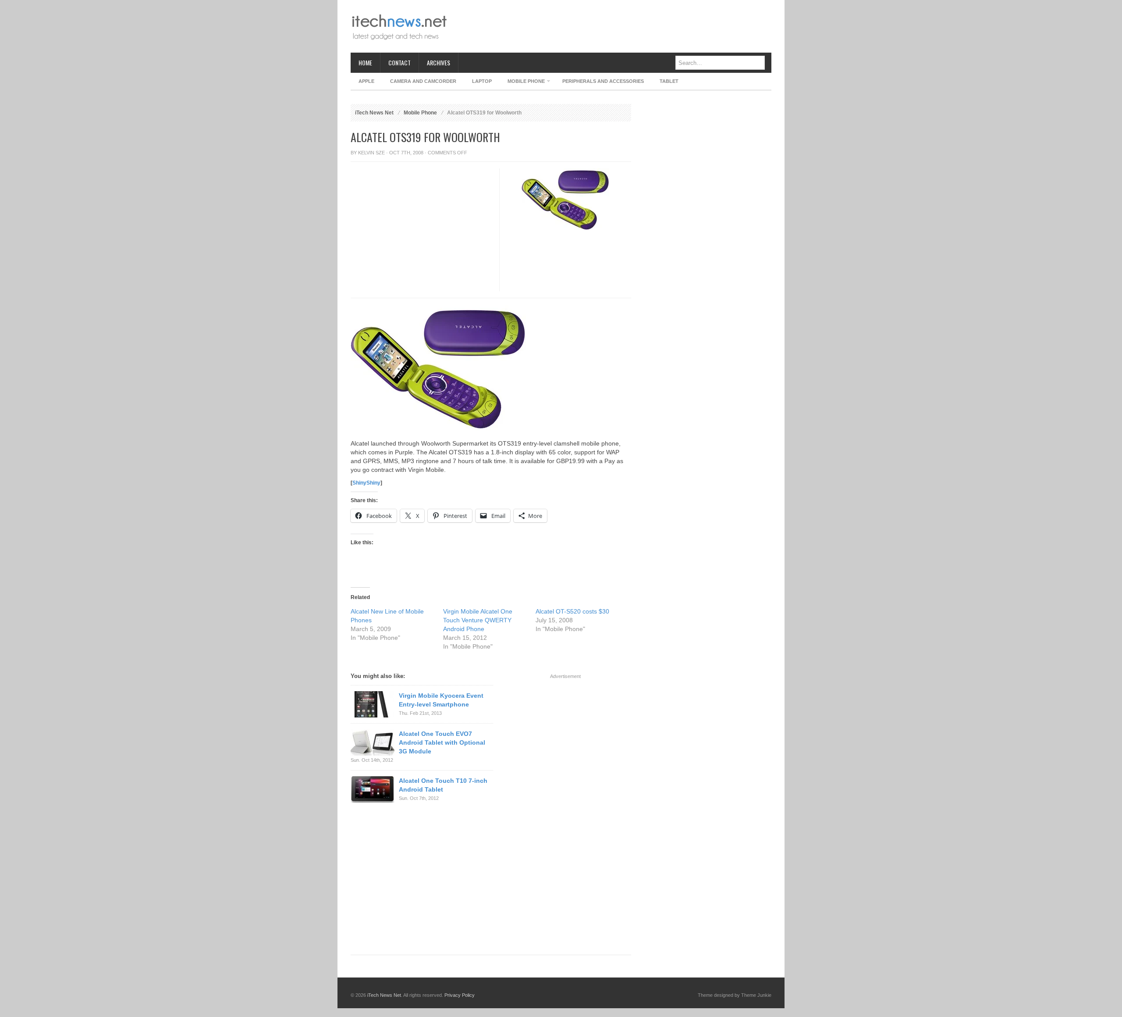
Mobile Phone (522, 83)
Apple (366, 81)
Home (365, 62)
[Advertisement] (611, 26)
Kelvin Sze (371, 152)
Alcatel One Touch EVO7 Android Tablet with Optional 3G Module (442, 742)
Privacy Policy (459, 995)
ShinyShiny (366, 483)
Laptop (482, 81)
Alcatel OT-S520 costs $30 (572, 611)
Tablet (669, 81)
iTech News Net (374, 113)
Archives (438, 62)
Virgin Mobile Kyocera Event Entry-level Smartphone (441, 700)
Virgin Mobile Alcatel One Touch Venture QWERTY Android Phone (477, 620)
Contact (399, 62)
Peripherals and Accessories (603, 81)
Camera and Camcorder (423, 81)
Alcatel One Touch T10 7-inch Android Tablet (443, 785)
